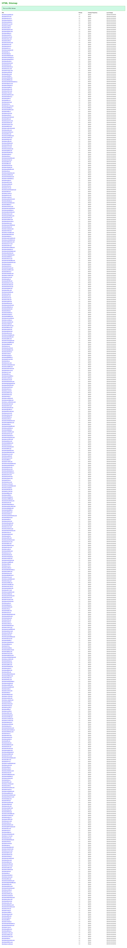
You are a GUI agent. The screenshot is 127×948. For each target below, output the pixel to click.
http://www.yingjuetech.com (8, 791)
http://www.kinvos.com (7, 482)
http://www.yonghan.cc (7, 320)
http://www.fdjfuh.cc (6, 459)
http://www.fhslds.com (7, 610)
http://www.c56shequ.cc (7, 85)
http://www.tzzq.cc (6, 346)
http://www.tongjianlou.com (8, 135)
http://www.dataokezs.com (8, 904)
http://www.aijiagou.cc (7, 930)
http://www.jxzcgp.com (7, 277)
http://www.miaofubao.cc (7, 776)
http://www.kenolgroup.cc (7, 131)
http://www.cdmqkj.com (7, 137)
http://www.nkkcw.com (7, 333)
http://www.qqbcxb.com (7, 914)
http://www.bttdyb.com (7, 126)
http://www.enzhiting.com (7, 753)
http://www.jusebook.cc (7, 22)
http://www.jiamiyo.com (7, 852)
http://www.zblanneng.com (8, 545)
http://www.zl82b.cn (6, 709)
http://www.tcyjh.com (6, 187)
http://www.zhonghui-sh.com (8, 539)
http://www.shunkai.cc (7, 856)
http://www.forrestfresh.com (8, 500)
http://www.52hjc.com (6, 781)
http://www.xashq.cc (6, 603)
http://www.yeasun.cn (7, 197)
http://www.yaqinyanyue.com (8, 128)
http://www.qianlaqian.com (7, 508)
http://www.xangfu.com (7, 329)
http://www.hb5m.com (7, 543)
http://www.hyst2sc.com (7, 70)
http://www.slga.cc (6, 171)
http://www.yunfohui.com (7, 398)
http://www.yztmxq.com (7, 690)
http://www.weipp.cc (6, 98)
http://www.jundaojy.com (7, 750)
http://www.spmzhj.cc (6, 35)
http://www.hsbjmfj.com (7, 606)
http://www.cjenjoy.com (7, 90)
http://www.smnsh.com (7, 521)
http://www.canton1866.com (8, 813)
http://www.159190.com (7, 77)
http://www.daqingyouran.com (8, 826)
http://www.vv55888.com (7, 498)
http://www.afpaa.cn (6, 767)
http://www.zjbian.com (7, 677)
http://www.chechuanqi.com (8, 340)
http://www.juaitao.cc (6, 917)
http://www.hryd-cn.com (7, 865)
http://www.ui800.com (6, 916)
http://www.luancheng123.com (8, 530)
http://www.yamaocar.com (7, 228)
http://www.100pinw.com (7, 143)
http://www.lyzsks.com (7, 547)
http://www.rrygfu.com (7, 92)
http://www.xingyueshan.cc (8, 318)
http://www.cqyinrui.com (7, 703)
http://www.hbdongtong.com (8, 452)
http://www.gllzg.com (6, 759)
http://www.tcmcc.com (7, 68)
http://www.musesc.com (7, 124)
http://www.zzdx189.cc (7, 487)
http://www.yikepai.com (7, 167)
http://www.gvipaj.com (7, 230)
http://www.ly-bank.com (7, 461)
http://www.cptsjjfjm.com (7, 685)
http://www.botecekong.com (8, 381)
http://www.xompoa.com (7, 778)
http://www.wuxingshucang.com (9, 189)
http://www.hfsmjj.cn (6, 310)
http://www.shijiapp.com (7, 934)
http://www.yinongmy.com (7, 848)
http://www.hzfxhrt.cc (6, 266)
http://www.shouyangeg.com (8, 940)
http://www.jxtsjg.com (6, 837)
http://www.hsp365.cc (7, 701)
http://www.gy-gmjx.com (7, 932)
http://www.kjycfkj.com (7, 705)
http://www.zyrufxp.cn (7, 193)
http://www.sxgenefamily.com (8, 239)
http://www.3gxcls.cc (6, 185)
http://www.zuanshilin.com (7, 584)
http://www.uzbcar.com (7, 737)
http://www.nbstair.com (7, 226)
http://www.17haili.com (7, 323)
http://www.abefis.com (7, 338)
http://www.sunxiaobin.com (8, 686)
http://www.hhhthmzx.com (7, 731)
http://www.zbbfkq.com (7, 664)
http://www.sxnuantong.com (8, 591)
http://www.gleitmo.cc (6, 33)
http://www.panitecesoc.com (8, 241)
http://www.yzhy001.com (7, 439)
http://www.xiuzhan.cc (7, 739)
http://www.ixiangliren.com (7, 109)
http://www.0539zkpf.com (7, 55)
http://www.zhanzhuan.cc (7, 435)
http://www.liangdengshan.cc (8, 569)
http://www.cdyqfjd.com (7, 632)
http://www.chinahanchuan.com (9, 657)
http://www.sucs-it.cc (6, 552)
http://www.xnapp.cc (6, 293)
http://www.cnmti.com (6, 634)
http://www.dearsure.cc (7, 722)
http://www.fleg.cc (6, 873)
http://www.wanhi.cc (6, 536)
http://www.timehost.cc (7, 660)
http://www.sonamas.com (7, 49)
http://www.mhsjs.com (7, 860)
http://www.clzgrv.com (7, 474)
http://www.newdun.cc (7, 513)
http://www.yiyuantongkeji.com (8, 763)
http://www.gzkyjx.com (7, 755)
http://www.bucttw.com (7, 618)
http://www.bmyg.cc (6, 48)
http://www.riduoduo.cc (7, 200)
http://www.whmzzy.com (7, 631)
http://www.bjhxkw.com (7, 303)
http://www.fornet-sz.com (7, 282)
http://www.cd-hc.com (7, 362)
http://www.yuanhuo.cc (7, 377)
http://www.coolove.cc (7, 623)
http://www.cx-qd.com (7, 390)
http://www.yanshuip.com (7, 321)
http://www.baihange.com (7, 744)
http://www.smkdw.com (7, 184)
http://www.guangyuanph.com (8, 238)
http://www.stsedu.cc (6, 264)
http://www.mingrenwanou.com (9, 757)
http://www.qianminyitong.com (8, 614)
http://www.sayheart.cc (7, 314)
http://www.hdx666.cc (7, 640)
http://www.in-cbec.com (7, 876)
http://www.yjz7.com (6, 372)
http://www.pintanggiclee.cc (8, 504)
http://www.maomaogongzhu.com (9, 515)
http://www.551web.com (7, 152)
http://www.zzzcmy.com (7, 850)
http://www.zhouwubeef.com (8, 202)
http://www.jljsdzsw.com (7, 517)
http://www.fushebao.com (7, 588)
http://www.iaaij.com (6, 191)
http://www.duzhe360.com (7, 336)
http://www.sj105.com (6, 299)
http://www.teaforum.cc (7, 96)
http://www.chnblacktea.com (8, 254)
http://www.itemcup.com (7, 469)
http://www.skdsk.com (7, 130)
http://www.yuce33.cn (7, 711)
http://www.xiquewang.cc (7, 249)
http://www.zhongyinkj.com (8, 117)
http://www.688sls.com (7, 493)
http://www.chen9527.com (7, 269)
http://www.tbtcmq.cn (6, 271)
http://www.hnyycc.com (7, 23)
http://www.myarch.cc (7, 789)
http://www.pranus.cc (6, 668)
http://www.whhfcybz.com (7, 325)
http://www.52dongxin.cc (7, 66)
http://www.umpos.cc (6, 46)
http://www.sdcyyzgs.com (7, 105)
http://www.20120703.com (7, 385)
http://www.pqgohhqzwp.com (8, 420)
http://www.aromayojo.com (8, 305)
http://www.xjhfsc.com (7, 290)
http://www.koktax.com (7, 89)
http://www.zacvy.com (7, 821)
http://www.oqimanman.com (8, 834)
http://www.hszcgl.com (7, 379)
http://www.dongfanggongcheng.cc (9, 81)
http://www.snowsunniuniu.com (9, 463)
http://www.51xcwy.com (7, 541)
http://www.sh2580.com (7, 582)
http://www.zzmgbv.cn (7, 889)
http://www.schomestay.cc (8, 57)
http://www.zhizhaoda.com (8, 446)
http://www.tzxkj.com (6, 297)
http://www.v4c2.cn (6, 830)
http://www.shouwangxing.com (9, 262)
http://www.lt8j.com (6, 740)
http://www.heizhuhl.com (7, 714)
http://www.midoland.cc (7, 256)
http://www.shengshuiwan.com (9, 251)
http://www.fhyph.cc (6, 480)
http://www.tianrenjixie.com (8, 234)
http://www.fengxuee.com (7, 267)
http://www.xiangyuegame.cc (8, 729)
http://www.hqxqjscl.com (7, 63)
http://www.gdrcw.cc (6, 871)
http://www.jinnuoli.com (7, 554)
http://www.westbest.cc (7, 312)
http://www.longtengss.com (8, 727)
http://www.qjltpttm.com (7, 670)
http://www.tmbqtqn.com (7, 550)
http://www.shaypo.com (7, 433)
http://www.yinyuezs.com (7, 599)
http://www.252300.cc (7, 76)
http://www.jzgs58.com (7, 72)
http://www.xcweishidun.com (8, 578)
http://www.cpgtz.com (7, 806)
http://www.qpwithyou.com (8, 655)
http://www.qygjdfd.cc (6, 912)
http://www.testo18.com (7, 308)
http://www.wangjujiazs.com (8, 215)
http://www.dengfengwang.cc (8, 923)
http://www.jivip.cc (6, 361)
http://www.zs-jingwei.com (7, 783)
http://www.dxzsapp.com (7, 403)
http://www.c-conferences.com (9, 401)
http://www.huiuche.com (7, 29)
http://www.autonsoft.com (7, 407)
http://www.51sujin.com (7, 217)
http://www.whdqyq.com (7, 886)
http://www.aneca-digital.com (8, 247)
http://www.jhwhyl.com (7, 405)
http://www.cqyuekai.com (7, 815)
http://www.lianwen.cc (7, 604)
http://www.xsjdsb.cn (6, 567)
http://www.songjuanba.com (8, 334)
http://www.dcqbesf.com (7, 534)
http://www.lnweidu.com (7, 288)
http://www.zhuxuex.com (7, 42)
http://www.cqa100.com (7, 558)
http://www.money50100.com (8, 225)
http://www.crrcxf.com (7, 146)
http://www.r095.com (6, 672)
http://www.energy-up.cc (7, 370)
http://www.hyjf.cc (6, 645)
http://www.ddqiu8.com (7, 344)
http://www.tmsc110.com (7, 347)
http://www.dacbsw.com (7, 331)
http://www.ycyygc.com (7, 835)
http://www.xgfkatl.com (7, 593)
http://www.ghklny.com (7, 713)
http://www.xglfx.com (6, 619)
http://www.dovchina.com (7, 284)
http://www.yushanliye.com (8, 431)
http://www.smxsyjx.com (7, 120)
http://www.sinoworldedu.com (8, 636)
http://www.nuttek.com (7, 867)
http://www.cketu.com (7, 580)
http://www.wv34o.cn (6, 418)
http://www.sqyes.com (7, 577)
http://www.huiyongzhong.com (8, 794)
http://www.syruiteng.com (7, 275)
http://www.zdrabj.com (7, 301)
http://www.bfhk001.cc (7, 416)
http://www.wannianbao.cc (8, 210)
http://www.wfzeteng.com (7, 824)
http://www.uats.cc (6, 845)
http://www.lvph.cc (6, 103)
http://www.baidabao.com (7, 442)
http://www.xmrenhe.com (7, 802)
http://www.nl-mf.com (6, 772)
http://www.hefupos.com (7, 31)
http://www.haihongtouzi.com (8, 897)
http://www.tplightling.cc (7, 107)
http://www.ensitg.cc (6, 785)
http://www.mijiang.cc (6, 832)
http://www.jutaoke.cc (6, 236)
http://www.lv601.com (6, 884)
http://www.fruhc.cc (6, 780)
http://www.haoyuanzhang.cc (8, 208)
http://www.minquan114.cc (8, 59)
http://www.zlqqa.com (6, 809)
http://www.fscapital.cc (7, 647)
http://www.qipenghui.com (7, 252)
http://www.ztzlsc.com (7, 902)
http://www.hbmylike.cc (7, 409)
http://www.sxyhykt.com (7, 483)
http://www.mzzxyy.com (7, 243)
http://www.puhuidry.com (7, 808)
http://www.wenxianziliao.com (8, 260)
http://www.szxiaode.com (7, 718)
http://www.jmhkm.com (7, 144)
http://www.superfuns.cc (7, 428)
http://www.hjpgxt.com (7, 223)
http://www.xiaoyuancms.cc (8, 472)
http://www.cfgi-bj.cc (6, 841)
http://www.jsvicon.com (7, 457)
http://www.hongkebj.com (7, 292)
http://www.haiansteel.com (8, 625)
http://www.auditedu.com (7, 793)
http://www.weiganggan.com (8, 595)
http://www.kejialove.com (7, 675)
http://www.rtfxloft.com (7, 804)
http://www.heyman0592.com (8, 629)
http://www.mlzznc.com (7, 258)
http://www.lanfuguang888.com (9, 882)
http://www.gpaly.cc (6, 396)
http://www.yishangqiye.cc (8, 642)
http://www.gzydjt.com (7, 843)
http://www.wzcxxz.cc (7, 18)
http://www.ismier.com (7, 245)
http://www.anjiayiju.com (7, 616)
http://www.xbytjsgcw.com (7, 601)
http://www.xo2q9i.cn (6, 25)
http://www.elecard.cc (7, 61)
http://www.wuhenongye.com (8, 198)
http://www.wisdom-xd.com (8, 649)
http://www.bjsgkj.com (7, 139)
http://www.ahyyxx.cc (7, 891)
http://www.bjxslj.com (6, 64)
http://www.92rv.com (6, 828)
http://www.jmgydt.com (7, 159)
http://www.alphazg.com (7, 694)
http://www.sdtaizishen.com (8, 422)
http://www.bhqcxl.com (7, 901)
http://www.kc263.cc (6, 40)
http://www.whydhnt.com (7, 863)
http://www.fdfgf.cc (6, 919)
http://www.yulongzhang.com (8, 364)
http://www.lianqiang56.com (8, 839)
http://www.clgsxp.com (7, 597)
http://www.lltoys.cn (6, 100)
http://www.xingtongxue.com (8, 172)
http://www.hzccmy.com (7, 454)
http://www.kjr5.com (6, 295)
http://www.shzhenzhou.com (8, 437)
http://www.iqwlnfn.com (7, 150)
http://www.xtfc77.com (7, 590)
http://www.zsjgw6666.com (8, 342)
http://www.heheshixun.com (8, 925)
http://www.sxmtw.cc (6, 768)
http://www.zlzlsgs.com (7, 415)
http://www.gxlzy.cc (6, 733)
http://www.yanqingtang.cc (8, 178)
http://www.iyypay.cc (6, 927)
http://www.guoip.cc (6, 688)
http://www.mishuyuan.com (8, 368)
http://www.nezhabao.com (7, 400)
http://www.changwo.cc (7, 20)
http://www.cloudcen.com (7, 528)
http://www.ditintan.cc (6, 204)
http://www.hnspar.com (7, 165)
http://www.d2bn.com (6, 878)
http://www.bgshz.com (7, 679)
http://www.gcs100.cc (7, 707)
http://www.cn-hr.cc (6, 565)
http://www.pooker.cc (6, 154)
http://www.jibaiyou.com (7, 327)
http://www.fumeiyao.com (7, 286)
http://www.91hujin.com (7, 122)
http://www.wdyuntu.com (7, 748)
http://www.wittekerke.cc (7, 306)
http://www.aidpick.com (7, 651)
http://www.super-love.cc (7, 586)
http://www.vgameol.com (7, 869)
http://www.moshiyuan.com (8, 560)
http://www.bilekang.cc (7, 644)
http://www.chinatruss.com (8, 770)
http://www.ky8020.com (7, 819)
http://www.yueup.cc (6, 910)
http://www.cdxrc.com (7, 38)
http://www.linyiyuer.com (7, 359)
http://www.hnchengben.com (8, 157)
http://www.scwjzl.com (7, 765)
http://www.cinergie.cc (7, 355)
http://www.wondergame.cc (8, 465)
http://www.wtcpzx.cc (6, 388)
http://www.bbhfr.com (6, 448)
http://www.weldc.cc (6, 111)
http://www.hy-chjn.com (7, 491)
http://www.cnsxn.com (7, 526)
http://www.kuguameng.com (8, 880)
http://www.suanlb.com (7, 455)
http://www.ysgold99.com (7, 562)
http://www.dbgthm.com (7, 511)
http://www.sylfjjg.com (7, 141)
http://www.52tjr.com (6, 118)
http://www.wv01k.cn (6, 115)
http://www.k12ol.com (6, 742)
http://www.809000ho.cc (7, 357)
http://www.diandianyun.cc (8, 575)
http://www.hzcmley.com (7, 936)
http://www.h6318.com (7, 811)
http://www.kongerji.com (7, 476)
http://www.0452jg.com (7, 392)
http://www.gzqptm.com (7, 698)
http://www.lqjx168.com (7, 489)
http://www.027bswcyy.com (8, 796)
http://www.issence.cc (7, 444)
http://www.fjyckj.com (6, 195)
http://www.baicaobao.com (8, 847)
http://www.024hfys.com (7, 942)
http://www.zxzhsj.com (7, 113)
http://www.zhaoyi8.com (7, 387)
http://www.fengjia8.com (7, 716)
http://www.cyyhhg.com (7, 696)
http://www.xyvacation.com (8, 232)
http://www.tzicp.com (6, 44)
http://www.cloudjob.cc (7, 87)
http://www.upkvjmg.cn (7, 351)
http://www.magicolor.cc (7, 875)
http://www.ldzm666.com (7, 524)
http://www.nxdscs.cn (7, 817)
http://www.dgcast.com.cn (7, 221)
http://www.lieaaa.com (7, 798)
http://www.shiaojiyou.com (7, 94)
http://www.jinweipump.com (8, 176)
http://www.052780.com (7, 280)
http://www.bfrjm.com (6, 133)
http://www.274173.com (7, 653)
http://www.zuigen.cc (6, 180)
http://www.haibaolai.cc (7, 429)
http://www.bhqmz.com (7, 441)
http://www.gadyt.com (7, 735)
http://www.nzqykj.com (7, 413)
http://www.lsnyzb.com (7, 36)
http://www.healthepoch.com (8, 774)
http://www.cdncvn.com (7, 213)
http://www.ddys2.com (7, 74)
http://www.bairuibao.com (7, 349)
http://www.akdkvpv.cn (7, 929)
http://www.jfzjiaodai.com (7, 666)
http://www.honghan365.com (8, 426)
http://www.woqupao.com (7, 148)
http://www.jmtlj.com (6, 800)
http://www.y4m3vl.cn (6, 921)
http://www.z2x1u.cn (6, 612)
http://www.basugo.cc (7, 726)
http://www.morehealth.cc (7, 375)
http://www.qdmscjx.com (7, 83)
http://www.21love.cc (6, 822)
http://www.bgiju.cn (6, 692)
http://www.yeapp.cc (6, 549)
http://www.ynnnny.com (7, 627)
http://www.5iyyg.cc (6, 761)
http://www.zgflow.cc (6, 564)
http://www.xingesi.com (7, 662)
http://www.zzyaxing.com (7, 720)
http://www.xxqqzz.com (7, 899)
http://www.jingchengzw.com (8, 888)
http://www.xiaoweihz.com (7, 273)
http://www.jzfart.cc (6, 156)
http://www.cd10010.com (7, 174)
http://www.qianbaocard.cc (8, 752)
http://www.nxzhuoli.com (7, 895)
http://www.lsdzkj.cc (6, 519)
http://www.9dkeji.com (7, 862)
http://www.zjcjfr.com (6, 908)
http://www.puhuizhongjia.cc (8, 681)
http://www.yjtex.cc (6, 608)
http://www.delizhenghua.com (8, 673)
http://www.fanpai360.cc (7, 510)
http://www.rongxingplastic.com (9, 485)
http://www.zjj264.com (7, 537)
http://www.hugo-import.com (8, 787)
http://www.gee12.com (7, 102)
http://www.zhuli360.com (7, 366)
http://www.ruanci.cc (6, 621)
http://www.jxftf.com (6, 53)
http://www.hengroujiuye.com (8, 906)
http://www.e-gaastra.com (7, 699)
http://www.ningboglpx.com (8, 169)
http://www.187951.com (7, 893)
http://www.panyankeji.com (8, 858)
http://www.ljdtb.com (6, 163)
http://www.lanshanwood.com (8, 383)
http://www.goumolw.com (7, 683)
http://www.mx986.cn (6, 495)
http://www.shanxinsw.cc (7, 556)
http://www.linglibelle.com (7, 316)
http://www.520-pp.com (7, 638)
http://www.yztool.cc (6, 353)
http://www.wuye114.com (7, 724)
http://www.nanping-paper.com (8, 506)
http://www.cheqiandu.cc (7, 496)
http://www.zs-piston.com (7, 659)
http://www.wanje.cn (6, 279)
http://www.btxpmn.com (7, 467)
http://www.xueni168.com (7, 14)
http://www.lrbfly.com (6, 161)
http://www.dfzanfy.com (7, 854)
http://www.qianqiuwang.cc (8, 470)
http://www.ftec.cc (6, 51)
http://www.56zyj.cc (6, 374)
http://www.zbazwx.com (7, 478)
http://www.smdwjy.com (7, 571)
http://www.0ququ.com (7, 394)
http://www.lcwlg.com (6, 746)
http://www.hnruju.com (7, 573)
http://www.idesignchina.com (8, 212)
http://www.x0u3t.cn (6, 424)
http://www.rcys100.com (7, 943)
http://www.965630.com (7, 79)
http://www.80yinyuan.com (8, 411)
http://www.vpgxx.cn (6, 532)
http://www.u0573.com (7, 182)
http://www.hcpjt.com (6, 502)
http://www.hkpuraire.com (7, 523)
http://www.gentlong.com (7, 219)
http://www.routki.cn (6, 27)
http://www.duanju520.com (8, 450)
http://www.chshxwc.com (7, 206)
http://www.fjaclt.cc (6, 938)
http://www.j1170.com (6, 16)
